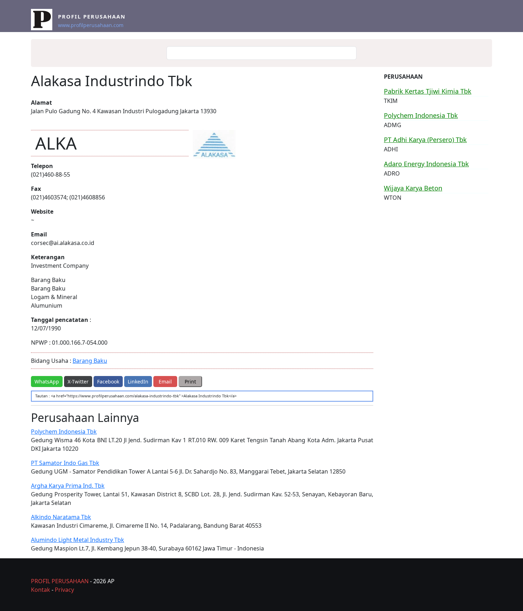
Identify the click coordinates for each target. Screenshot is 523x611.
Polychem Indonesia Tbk (64, 431)
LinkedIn (138, 381)
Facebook (108, 381)
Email (165, 381)
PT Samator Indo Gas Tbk (65, 463)
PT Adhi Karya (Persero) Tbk (425, 139)
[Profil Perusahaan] (44, 19)
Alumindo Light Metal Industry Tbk (77, 540)
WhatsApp (47, 381)
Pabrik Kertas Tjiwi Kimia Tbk (427, 91)
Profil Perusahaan (92, 16)
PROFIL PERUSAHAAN (60, 581)
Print (190, 381)
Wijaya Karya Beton (413, 188)
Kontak (40, 590)
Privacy (64, 590)
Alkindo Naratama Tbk (61, 517)
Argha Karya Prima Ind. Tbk (68, 486)
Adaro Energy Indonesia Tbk (426, 164)
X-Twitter (78, 381)
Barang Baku (90, 361)
